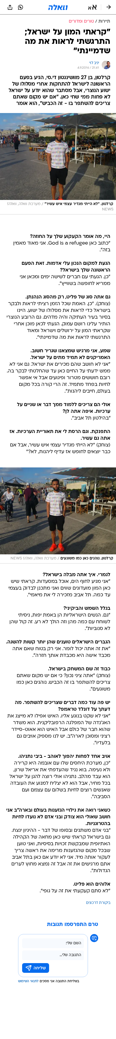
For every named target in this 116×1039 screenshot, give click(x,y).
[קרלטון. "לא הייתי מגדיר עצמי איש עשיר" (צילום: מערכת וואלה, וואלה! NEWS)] (58, 163)
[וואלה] (58, 7)
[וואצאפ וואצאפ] (20, 7)
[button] (92, 7)
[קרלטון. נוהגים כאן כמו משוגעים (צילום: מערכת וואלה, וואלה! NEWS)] (58, 515)
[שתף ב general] (10, 7)
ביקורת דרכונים (98, 903)
